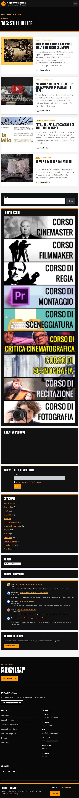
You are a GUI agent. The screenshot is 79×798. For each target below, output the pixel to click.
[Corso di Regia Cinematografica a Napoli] (39, 273)
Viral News (8, 549)
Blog (9, 14)
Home (3, 14)
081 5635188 (9, 678)
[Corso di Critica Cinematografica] (39, 342)
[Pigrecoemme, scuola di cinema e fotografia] (13, 3)
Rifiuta (54, 788)
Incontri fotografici (11, 522)
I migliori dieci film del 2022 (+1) (27, 601)
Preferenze (66, 788)
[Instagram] (9, 771)
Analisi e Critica (9, 503)
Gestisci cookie (11, 646)
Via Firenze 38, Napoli (50, 717)
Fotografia (39, 120)
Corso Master (6, 715)
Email (16, 474)
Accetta (55, 794)
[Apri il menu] (75, 3)
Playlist (6, 530)
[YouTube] (14, 771)
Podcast (7, 534)
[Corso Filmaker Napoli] (39, 250)
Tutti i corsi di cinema (9, 724)
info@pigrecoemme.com (51, 733)
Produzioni (8, 537)
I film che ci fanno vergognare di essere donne (32, 618)
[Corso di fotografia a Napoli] (39, 412)
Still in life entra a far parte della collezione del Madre (53, 46)
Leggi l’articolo (41, 70)
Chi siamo (5, 742)
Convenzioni (8, 507)
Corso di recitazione (9, 729)
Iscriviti (44, 748)
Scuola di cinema (10, 541)
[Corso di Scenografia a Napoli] (39, 365)
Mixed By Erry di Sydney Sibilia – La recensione (34, 593)
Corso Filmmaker (7, 720)
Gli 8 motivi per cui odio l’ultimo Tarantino (29, 584)
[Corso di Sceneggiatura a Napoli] (39, 319)
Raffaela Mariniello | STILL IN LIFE (53, 163)
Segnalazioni (8, 545)
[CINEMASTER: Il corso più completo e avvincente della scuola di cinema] (39, 227)
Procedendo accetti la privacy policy (28, 482)
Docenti (4, 738)
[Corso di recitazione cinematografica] (39, 389)
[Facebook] (3, 771)
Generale (7, 518)
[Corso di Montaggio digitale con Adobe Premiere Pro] (39, 296)
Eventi (37, 40)
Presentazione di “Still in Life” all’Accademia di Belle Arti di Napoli (54, 87)
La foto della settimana (12, 526)
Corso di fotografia (8, 733)
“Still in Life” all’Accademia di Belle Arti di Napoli (54, 126)
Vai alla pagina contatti (12, 702)
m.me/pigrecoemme (50, 741)
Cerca (6, 197)
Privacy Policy (13, 794)
